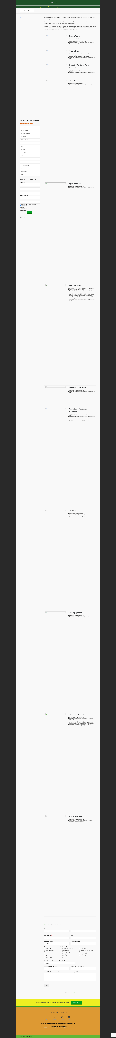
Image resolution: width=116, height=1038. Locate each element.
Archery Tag (48, 948)
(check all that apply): (28, 204)
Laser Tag (48, 954)
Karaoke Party (84, 952)
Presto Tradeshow (56, 1027)
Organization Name (75, 941)
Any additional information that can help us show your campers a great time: (61, 972)
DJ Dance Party (84, 948)
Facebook (22, 217)
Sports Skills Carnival (85, 955)
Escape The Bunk (50, 950)
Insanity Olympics (67, 952)
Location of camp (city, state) (50, 966)
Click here (76, 992)
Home (82, 11)
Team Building (49, 957)
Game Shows (66, 950)
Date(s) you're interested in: (77, 966)
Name (45, 928)
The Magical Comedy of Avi (66, 1027)
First (45, 933)
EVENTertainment (47, 1027)
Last (71, 933)
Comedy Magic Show (68, 948)
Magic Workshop (84, 954)
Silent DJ (65, 955)
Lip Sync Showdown (67, 954)
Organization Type (48, 941)
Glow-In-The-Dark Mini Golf (52, 952)
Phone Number (48, 935)
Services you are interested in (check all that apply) (56, 946)
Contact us (47, 925)
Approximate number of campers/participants (54, 960)
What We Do (86, 11)
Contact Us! (76, 1002)
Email (72, 935)
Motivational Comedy (50, 955)
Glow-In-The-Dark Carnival (87, 950)
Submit (46, 985)
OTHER (64, 957)
